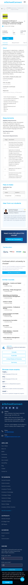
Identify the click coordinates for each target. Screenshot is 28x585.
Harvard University (5, 480)
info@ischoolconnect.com (12, 436)
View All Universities (6, 510)
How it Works (4, 446)
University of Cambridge (7, 492)
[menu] (25, 2)
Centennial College (6, 498)
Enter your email (6, 562)
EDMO (2, 451)
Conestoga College (6, 495)
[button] (22, 579)
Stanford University (5, 486)
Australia (14, 355)
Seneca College (5, 504)
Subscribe (12, 569)
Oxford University (5, 483)
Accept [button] (7, 582)
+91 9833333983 (9, 432)
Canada (14, 352)
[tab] (5, 43)
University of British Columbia (8, 507)
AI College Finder (5, 521)
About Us (3, 448)
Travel (2, 535)
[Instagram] (6, 408)
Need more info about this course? (14, 234)
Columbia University (6, 501)
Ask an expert (4, 460)
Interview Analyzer (5, 518)
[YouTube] (13, 408)
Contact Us (4, 471)
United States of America (14, 359)
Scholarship (4, 454)
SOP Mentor (4, 524)
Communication (5, 538)
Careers (3, 468)
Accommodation (5, 533)
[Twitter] (10, 408)
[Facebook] (2, 408)
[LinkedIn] (17, 408)
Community (4, 457)
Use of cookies (18, 578)
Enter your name (6, 555)
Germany (14, 362)
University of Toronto (6, 489)
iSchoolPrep (4, 462)
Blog (2, 465)
